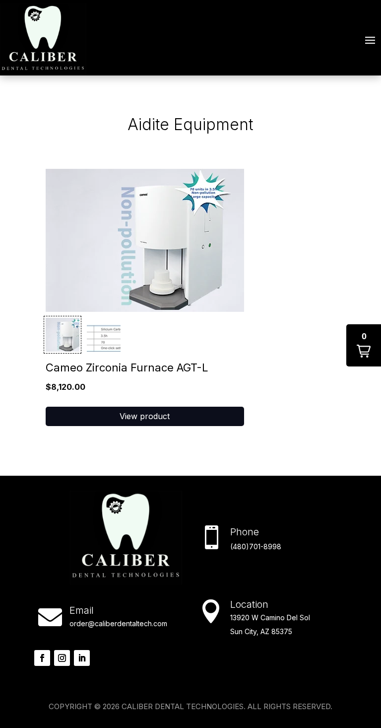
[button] (62, 335)
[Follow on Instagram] (62, 658)
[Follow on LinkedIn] (82, 658)
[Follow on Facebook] (42, 658)
